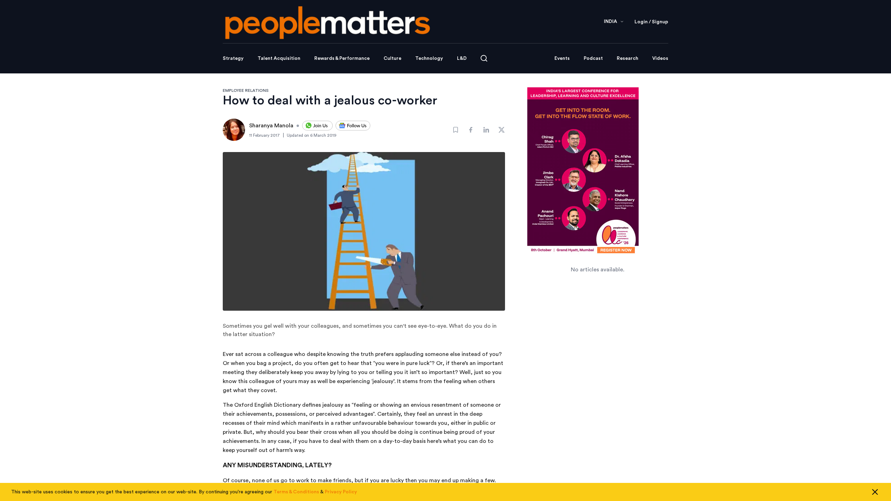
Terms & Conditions (296, 492)
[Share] (470, 129)
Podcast (593, 58)
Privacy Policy (341, 492)
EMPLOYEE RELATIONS (246, 90)
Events (562, 58)
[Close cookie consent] (875, 492)
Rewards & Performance (342, 58)
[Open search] (484, 58)
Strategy (233, 58)
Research (627, 58)
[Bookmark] (455, 129)
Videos (660, 58)
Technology (429, 58)
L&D (462, 58)
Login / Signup (651, 21)
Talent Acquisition (279, 58)
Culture (392, 58)
